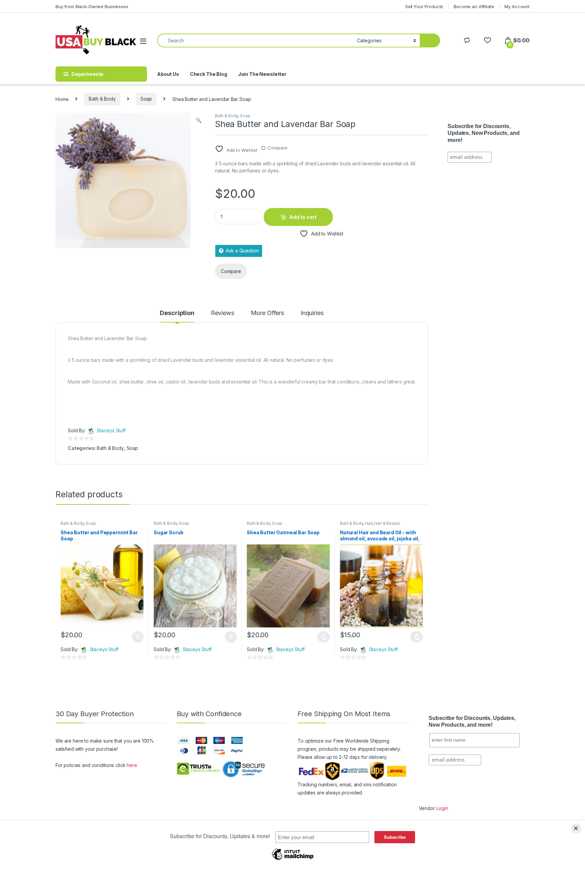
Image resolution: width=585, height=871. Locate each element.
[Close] (576, 828)
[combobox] (255, 40)
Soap (146, 99)
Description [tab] (177, 313)
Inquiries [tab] (312, 313)
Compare (277, 147)
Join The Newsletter (262, 74)
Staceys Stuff (111, 430)
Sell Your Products (424, 6)
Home (62, 99)
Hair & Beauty (387, 523)
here (132, 765)
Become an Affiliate (474, 6)
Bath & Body (102, 99)
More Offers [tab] (267, 313)
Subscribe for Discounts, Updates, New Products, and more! (483, 133)
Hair (368, 523)
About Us (168, 74)
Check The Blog (208, 74)
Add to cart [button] (138, 637)
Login (442, 808)
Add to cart (303, 217)
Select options (321, 637)
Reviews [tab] (222, 313)
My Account (516, 6)
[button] (198, 120)
